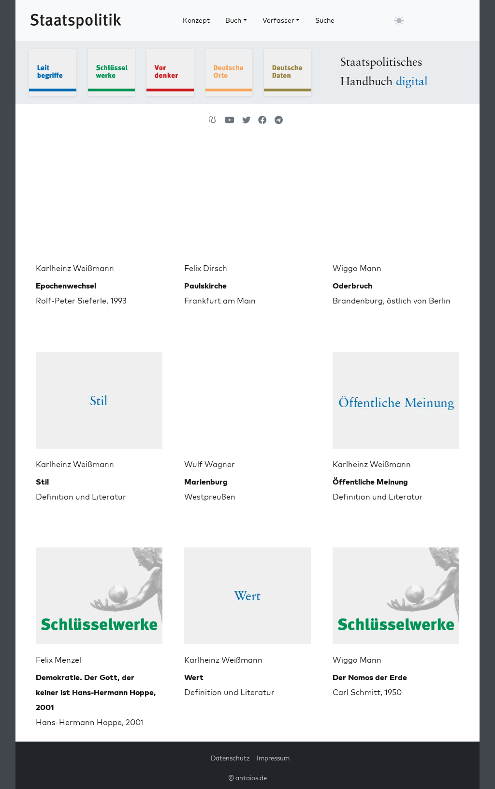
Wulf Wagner (209, 464)
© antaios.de (247, 778)
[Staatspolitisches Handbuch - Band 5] (287, 71)
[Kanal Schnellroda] (229, 120)
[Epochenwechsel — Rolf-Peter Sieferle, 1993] (99, 200)
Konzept (196, 20)
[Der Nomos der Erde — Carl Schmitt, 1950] (396, 592)
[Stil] (99, 396)
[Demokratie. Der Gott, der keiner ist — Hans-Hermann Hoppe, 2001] (99, 592)
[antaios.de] (212, 120)
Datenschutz (230, 758)
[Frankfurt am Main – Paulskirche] (247, 200)
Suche (325, 20)
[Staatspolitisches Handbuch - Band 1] (52, 71)
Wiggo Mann (357, 268)
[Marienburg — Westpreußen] (247, 396)
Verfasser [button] (278, 20)
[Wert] (247, 592)
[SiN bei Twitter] (246, 120)
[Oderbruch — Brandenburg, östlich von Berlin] (396, 200)
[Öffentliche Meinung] (396, 396)
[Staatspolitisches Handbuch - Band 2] (111, 71)
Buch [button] (233, 20)
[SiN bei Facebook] (262, 120)
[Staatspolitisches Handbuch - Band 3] (170, 71)
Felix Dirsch (205, 268)
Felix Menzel (58, 660)
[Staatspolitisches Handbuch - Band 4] (229, 71)
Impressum (273, 758)
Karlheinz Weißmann (75, 268)
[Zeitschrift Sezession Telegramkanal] (279, 120)
